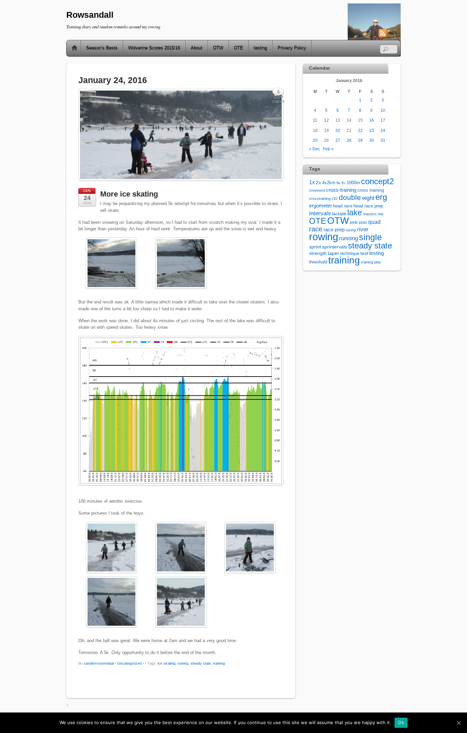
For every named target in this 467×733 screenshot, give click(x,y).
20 (337, 130)
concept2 (377, 181)
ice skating (166, 663)
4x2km (328, 182)
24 (383, 130)
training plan (371, 262)
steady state (200, 663)
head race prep (368, 206)
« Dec (314, 149)
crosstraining (320, 198)
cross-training (341, 190)
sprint (315, 246)
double (350, 197)
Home (72, 48)
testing (260, 48)
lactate (339, 213)
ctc (335, 198)
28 (349, 140)
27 (337, 140)
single (370, 237)
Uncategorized (129, 663)
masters (370, 214)
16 (371, 120)
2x (318, 182)
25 (315, 140)
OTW (218, 48)
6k (338, 183)
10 (383, 110)
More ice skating (129, 194)
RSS (393, 33)
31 (383, 140)
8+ (344, 183)
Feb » (328, 149)
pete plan (358, 222)
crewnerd (317, 190)
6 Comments (278, 93)
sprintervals (334, 246)
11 (315, 120)
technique (349, 253)
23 (371, 130)
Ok (401, 722)
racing (351, 230)
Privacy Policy (292, 48)
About (196, 48)
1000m (353, 182)
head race (342, 205)
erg (381, 197)
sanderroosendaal (99, 663)
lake (354, 212)
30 (371, 140)
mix (381, 214)
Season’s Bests (102, 48)
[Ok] (458, 722)
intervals (320, 213)
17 (383, 120)
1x (312, 182)
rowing (182, 663)
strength (318, 253)
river (363, 229)
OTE (238, 48)
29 (360, 140)
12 (326, 120)
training (219, 663)
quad (374, 222)
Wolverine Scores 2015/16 (154, 48)
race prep (334, 229)
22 (360, 130)
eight (368, 198)
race (315, 229)
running (348, 238)
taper (333, 253)
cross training (370, 190)
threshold (318, 261)
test (364, 253)
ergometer (320, 205)
